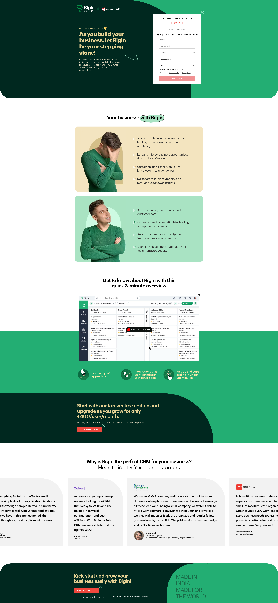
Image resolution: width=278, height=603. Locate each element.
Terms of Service (174, 73)
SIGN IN (177, 23)
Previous (1, 508)
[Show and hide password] (193, 52)
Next (276, 508)
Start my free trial (89, 430)
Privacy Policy (186, 73)
